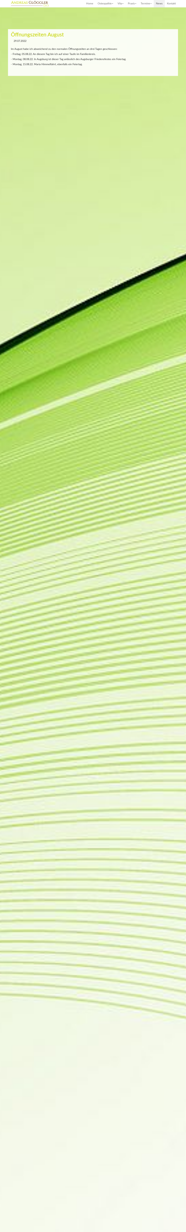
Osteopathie (105, 3)
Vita (120, 3)
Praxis (131, 3)
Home (89, 3)
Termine (145, 3)
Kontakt (171, 3)
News (159, 3)
